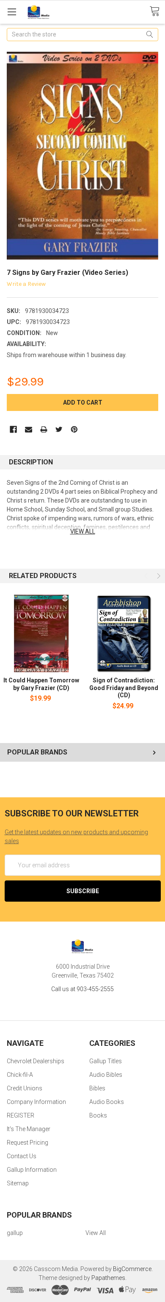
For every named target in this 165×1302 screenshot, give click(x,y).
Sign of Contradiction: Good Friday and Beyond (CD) (123, 687)
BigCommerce (132, 1269)
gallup (15, 1232)
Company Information (36, 1101)
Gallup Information (32, 1169)
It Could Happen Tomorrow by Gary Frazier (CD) (41, 684)
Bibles (97, 1088)
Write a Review (26, 284)
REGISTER (20, 1115)
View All (95, 1232)
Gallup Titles (105, 1061)
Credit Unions (24, 1088)
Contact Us (21, 1156)
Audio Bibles (105, 1074)
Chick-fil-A (20, 1074)
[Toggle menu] (11, 11)
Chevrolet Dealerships (35, 1061)
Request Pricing (27, 1142)
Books (98, 1115)
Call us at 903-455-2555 (82, 989)
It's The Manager (28, 1129)
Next (158, 576)
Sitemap (18, 1183)
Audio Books (106, 1101)
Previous (147, 576)
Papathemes (108, 1277)
